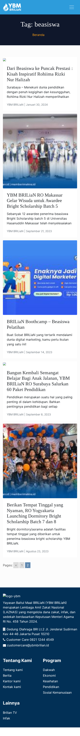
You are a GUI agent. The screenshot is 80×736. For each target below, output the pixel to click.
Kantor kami (12, 681)
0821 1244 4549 (42, 640)
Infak (6, 718)
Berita (7, 675)
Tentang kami (13, 670)
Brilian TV (10, 713)
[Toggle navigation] (71, 7)
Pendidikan (51, 687)
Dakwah (49, 670)
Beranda (38, 35)
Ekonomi (49, 675)
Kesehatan (50, 681)
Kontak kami (12, 687)
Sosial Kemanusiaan (57, 692)
